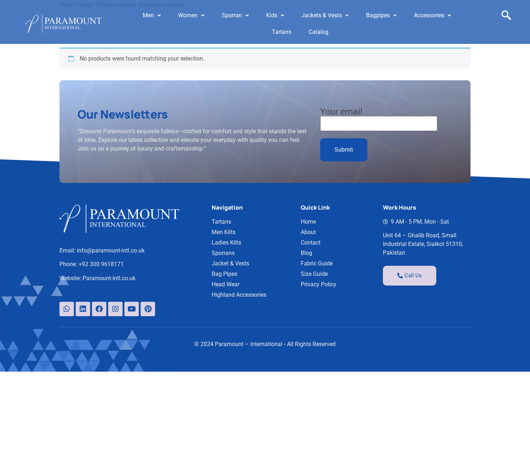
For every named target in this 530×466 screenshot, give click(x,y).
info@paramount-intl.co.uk (111, 250)
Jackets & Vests (321, 15)
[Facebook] (99, 309)
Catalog (318, 31)
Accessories (429, 15)
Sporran (232, 15)
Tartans (281, 31)
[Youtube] (131, 309)
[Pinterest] (148, 309)
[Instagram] (115, 309)
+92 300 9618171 (101, 264)
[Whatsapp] (66, 309)
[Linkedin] (83, 309)
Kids (271, 15)
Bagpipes (378, 15)
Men (148, 15)
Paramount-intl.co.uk (109, 278)
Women (188, 15)
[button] (151, 15)
